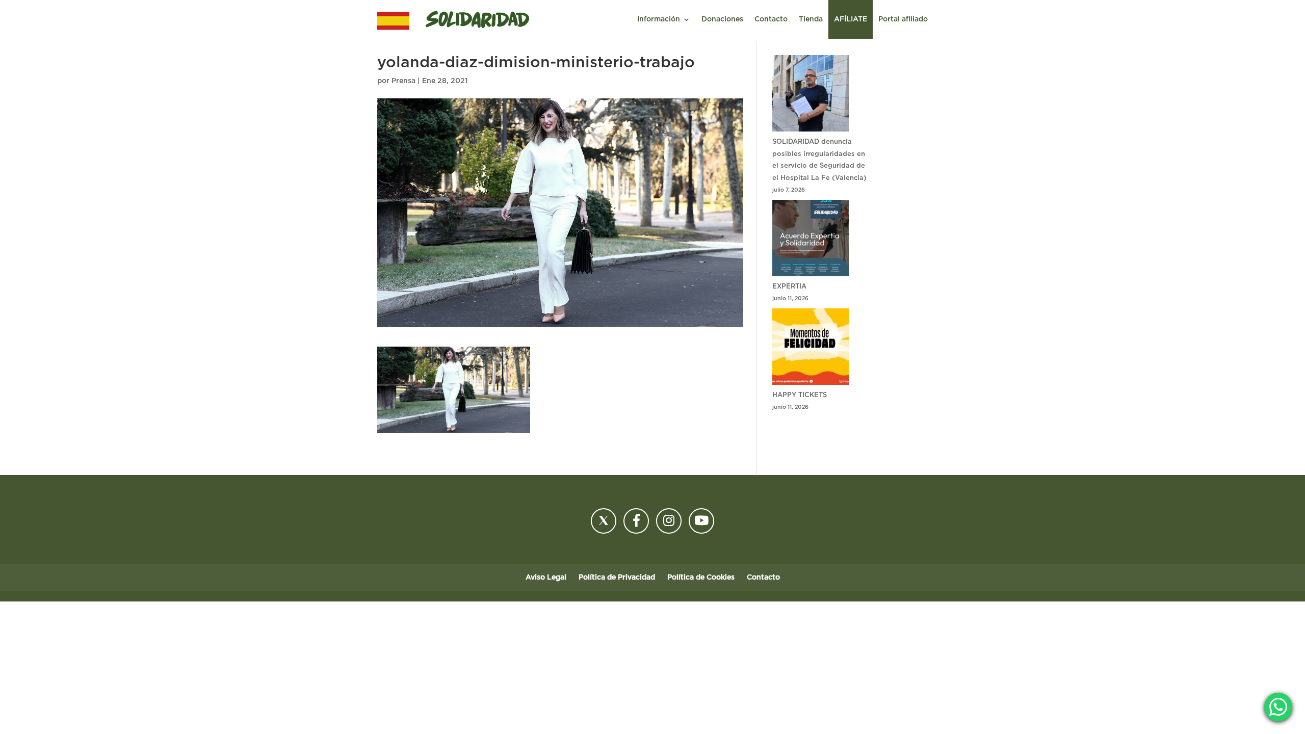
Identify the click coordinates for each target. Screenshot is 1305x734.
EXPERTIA (789, 286)
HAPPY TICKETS (799, 395)
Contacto (771, 19)
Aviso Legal (546, 577)
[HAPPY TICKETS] (810, 348)
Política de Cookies (701, 577)
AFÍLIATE (850, 19)
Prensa (403, 81)
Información (658, 19)
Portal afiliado (903, 19)
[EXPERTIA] (810, 240)
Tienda (811, 19)
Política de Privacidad (617, 577)
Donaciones (722, 19)
